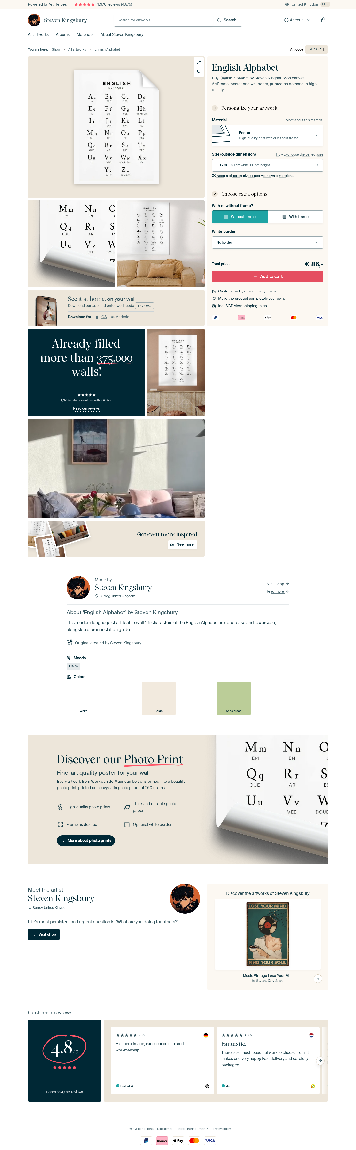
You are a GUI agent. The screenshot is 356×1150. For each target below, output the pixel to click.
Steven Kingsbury (65, 20)
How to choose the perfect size (299, 154)
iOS (104, 316)
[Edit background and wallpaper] (198, 71)
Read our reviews (86, 408)
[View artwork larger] (198, 62)
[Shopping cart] (323, 20)
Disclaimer (165, 1129)
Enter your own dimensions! (255, 176)
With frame (299, 216)
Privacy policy (221, 1129)
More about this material (304, 120)
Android (122, 316)
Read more (275, 591)
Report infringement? (192, 1129)
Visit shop (276, 584)
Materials (85, 34)
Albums (63, 34)
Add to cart (271, 276)
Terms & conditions (139, 1129)
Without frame (243, 216)
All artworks (38, 34)
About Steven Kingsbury (122, 34)
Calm (73, 666)
